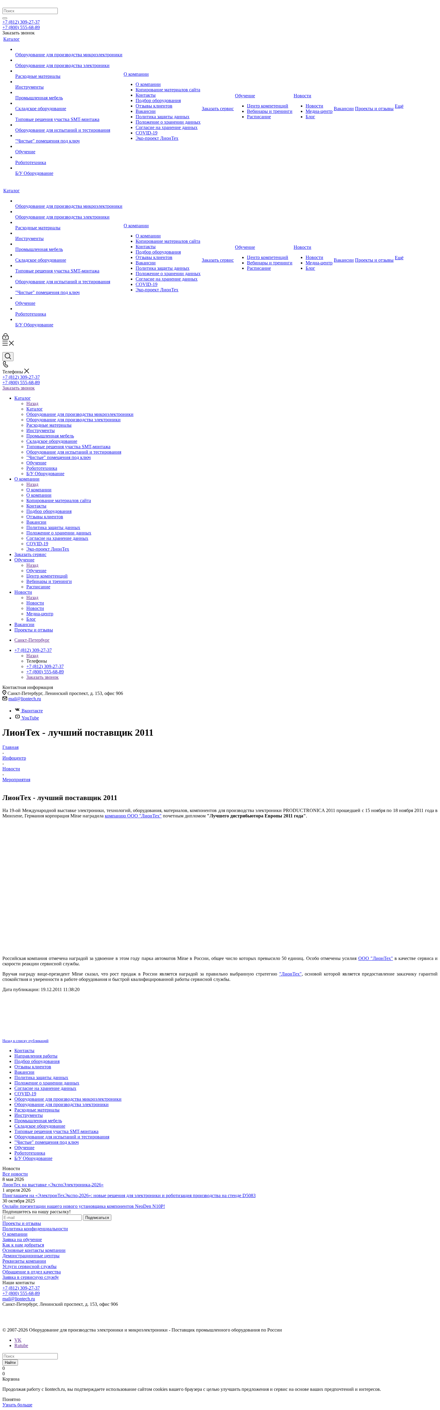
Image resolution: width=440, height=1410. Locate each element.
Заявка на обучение (22, 1239)
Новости (35, 602)
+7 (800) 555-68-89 (21, 27)
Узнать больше (17, 1404)
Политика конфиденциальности (35, 1228)
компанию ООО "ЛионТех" (133, 815)
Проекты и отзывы (21, 1223)
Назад (32, 403)
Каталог (34, 408)
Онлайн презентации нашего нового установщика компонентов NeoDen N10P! (83, 1206)
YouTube (30, 717)
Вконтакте (32, 710)
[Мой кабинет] (5, 337)
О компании (38, 489)
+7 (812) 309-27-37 (21, 22)
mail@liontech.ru (24, 698)
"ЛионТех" (290, 973)
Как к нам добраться (23, 1244)
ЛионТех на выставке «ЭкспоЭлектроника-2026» (53, 1184)
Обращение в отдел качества (31, 1271)
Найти (10, 1362)
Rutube (21, 1345)
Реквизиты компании (24, 1261)
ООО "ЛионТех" (375, 958)
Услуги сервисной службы (29, 1266)
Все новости (15, 1173)
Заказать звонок (18, 387)
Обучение (36, 570)
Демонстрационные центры (31, 1255)
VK (18, 1340)
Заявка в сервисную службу (30, 1277)
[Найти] (4, 18)
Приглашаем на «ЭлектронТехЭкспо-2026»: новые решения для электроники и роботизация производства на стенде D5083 (129, 1195)
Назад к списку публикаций (25, 1040)
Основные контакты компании (34, 1250)
